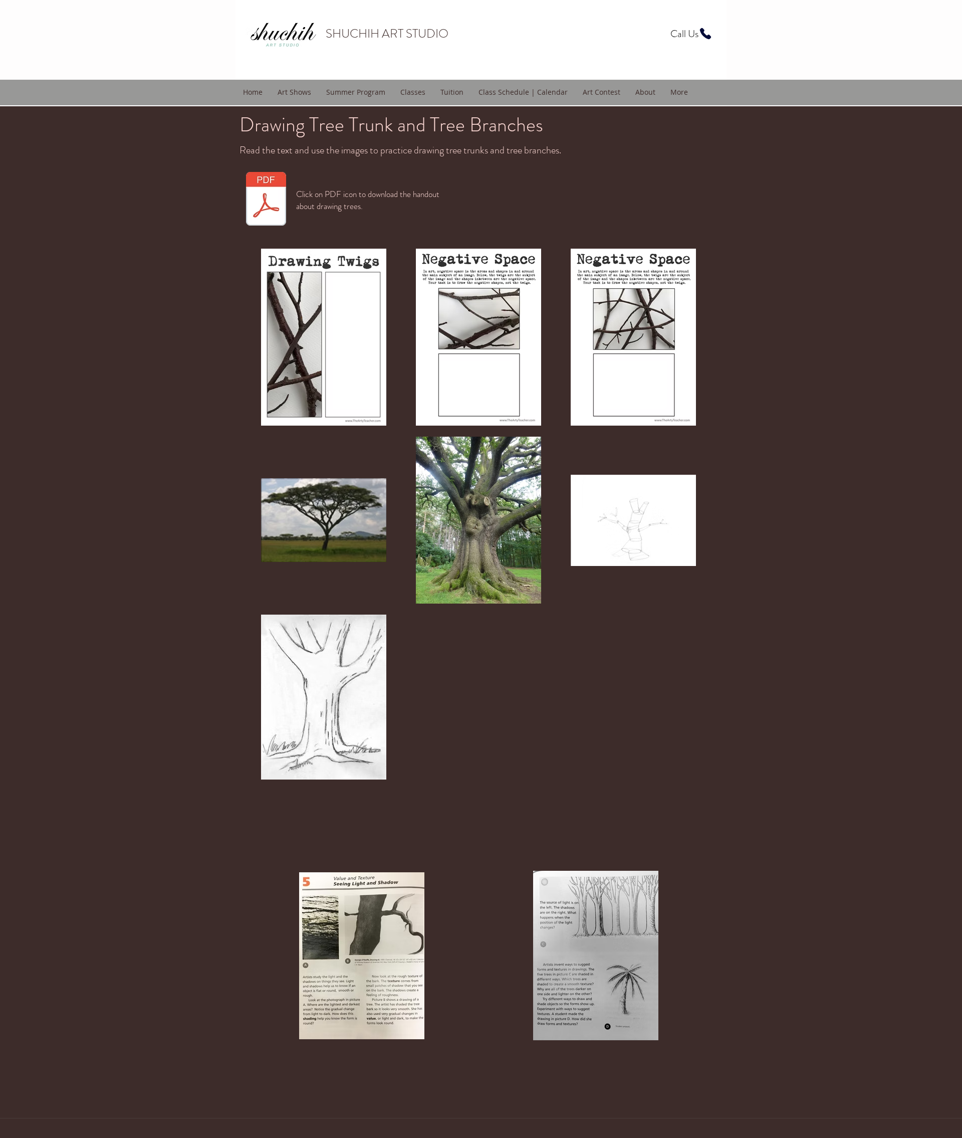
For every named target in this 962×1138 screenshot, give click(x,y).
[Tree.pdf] (266, 200)
